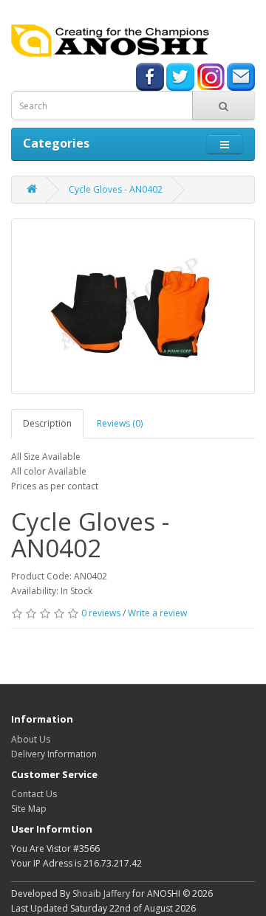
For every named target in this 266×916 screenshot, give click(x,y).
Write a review (157, 613)
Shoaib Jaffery (101, 893)
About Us (30, 739)
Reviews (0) (120, 423)
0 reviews (100, 613)
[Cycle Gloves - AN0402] (133, 306)
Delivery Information (54, 754)
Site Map (29, 808)
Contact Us (34, 794)
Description (47, 423)
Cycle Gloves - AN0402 (116, 189)
